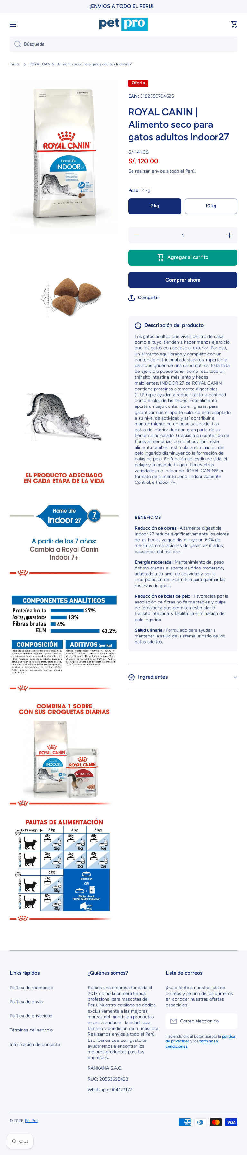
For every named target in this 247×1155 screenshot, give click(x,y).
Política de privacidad (31, 1016)
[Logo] (123, 24)
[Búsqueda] (15, 44)
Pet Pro (31, 1120)
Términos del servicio (31, 1030)
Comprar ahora (182, 280)
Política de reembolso (31, 987)
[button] (234, 24)
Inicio (14, 64)
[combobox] (123, 44)
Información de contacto (35, 1044)
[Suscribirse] (229, 1021)
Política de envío (26, 1002)
